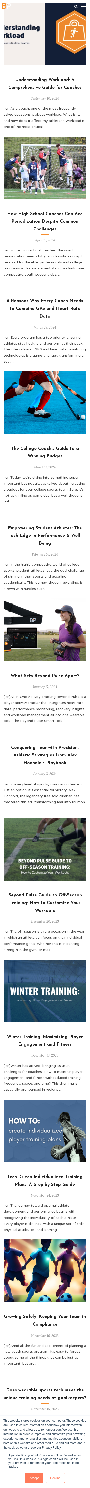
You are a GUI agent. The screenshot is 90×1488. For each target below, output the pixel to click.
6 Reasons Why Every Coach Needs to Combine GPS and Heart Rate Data (45, 309)
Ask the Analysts (60, 889)
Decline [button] (55, 1478)
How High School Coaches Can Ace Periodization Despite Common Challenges (45, 222)
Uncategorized (60, 207)
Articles (45, 73)
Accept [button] (34, 1478)
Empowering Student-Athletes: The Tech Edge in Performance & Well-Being (45, 536)
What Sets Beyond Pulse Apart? (45, 676)
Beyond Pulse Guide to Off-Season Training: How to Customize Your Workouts (45, 903)
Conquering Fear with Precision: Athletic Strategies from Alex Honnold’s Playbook (45, 755)
